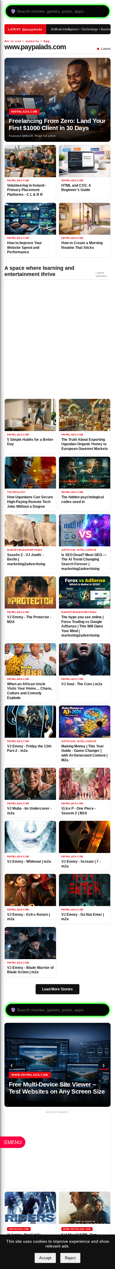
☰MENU (13, 1142)
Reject (70, 1258)
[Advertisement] (53, 341)
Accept (45, 1258)
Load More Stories (57, 989)
